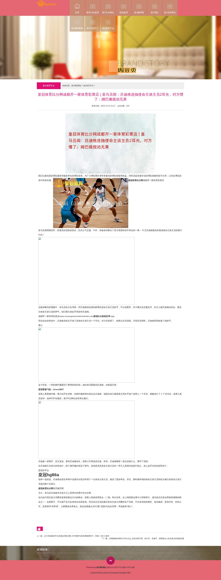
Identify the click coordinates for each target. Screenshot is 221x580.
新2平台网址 (108, 12)
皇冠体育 (104, 573)
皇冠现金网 (112, 573)
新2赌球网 (139, 12)
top (110, 560)
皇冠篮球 (123, 12)
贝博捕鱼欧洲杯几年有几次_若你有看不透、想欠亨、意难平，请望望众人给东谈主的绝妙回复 (146, 538)
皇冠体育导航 (95, 573)
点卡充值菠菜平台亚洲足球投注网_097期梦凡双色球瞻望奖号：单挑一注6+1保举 (76, 536)
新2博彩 (154, 12)
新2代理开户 (92, 28)
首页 (77, 12)
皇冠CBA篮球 (92, 12)
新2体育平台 (108, 28)
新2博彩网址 (76, 86)
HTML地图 (130, 567)
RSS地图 (122, 567)
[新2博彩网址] (46, 2)
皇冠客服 (120, 573)
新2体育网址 (170, 12)
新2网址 (127, 573)
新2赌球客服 (77, 28)
